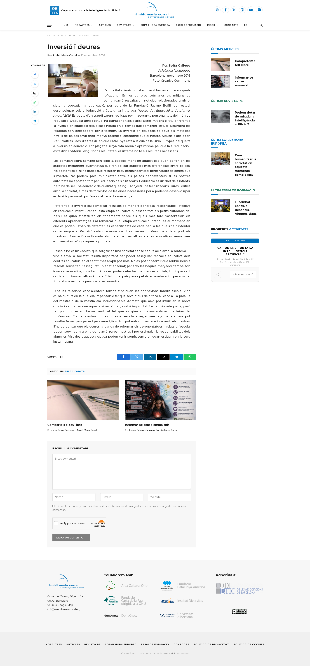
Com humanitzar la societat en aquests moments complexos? (245, 165)
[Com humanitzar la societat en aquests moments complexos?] (220, 158)
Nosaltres (82, 25)
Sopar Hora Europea (155, 25)
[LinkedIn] (34, 111)
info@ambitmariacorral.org (64, 609)
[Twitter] (34, 84)
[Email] (34, 93)
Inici (66, 25)
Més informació (243, 274)
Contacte (231, 25)
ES (245, 25)
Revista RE (124, 25)
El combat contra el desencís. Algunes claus (246, 207)
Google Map (65, 605)
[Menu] (49, 25)
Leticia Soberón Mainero (142, 430)
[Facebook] (34, 74)
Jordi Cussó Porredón (63, 430)
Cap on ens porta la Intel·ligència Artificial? (90, 10)
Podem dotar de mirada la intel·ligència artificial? (245, 118)
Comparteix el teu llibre (64, 425)
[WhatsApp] (34, 102)
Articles (105, 25)
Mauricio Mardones (177, 653)
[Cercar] (261, 25)
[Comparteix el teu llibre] (83, 400)
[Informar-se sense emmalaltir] (160, 400)
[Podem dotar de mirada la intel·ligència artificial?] (220, 116)
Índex (211, 25)
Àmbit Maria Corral (65, 55)
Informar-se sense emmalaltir (147, 425)
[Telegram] (34, 120)
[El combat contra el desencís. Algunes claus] (220, 205)
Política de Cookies (249, 644)
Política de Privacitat (211, 644)
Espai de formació (188, 25)
